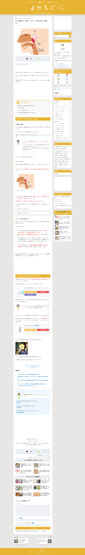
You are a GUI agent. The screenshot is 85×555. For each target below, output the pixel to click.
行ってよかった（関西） (63, 125)
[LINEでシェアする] (38, 58)
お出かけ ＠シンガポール (63, 135)
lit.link (67, 83)
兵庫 (56, 157)
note (58, 83)
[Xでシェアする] (27, 58)
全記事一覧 (43, 13)
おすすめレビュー (58, 148)
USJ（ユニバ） (66, 146)
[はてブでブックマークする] (35, 58)
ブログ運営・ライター (62, 129)
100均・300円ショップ (58, 146)
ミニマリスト (57, 155)
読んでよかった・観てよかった (63, 107)
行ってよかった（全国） (63, 127)
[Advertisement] (33, 68)
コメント (17, 503)
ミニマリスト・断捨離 (63, 109)
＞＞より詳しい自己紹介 (59, 63)
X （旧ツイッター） (58, 76)
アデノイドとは (21, 108)
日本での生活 (44, 457)
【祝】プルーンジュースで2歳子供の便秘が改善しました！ (29, 374)
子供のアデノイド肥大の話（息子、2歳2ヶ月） (26, 105)
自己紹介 (62, 101)
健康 (49, 457)
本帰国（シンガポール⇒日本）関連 (63, 139)
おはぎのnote (19, 407)
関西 (65, 164)
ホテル (64, 153)
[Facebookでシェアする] (31, 58)
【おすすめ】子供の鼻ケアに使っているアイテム (27, 112)
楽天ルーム (67, 76)
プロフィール (36, 13)
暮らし (62, 103)
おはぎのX (18, 402)
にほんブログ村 (33, 367)
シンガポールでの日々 (62, 131)
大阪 (59, 157)
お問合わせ (49, 13)
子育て (39, 457)
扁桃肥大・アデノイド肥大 (23, 213)
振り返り (61, 159)
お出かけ (62, 121)
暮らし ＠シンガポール (63, 133)
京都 (62, 155)
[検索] (70, 36)
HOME (43, 550)
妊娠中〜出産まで (63, 115)
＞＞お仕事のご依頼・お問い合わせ (61, 65)
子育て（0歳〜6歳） (46, 455)
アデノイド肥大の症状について (24, 110)
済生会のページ (17, 190)
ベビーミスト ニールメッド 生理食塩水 (31, 325)
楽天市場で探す (43, 329)
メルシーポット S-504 (28, 287)
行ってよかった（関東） (63, 123)
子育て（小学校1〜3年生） (63, 119)
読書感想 (61, 164)
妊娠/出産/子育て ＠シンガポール (63, 137)
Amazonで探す (30, 329)
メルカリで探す (30, 294)
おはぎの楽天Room (20, 412)
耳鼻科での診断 (21, 107)
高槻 (56, 166)
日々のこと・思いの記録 (63, 111)
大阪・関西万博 (64, 157)
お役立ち (35, 457)
